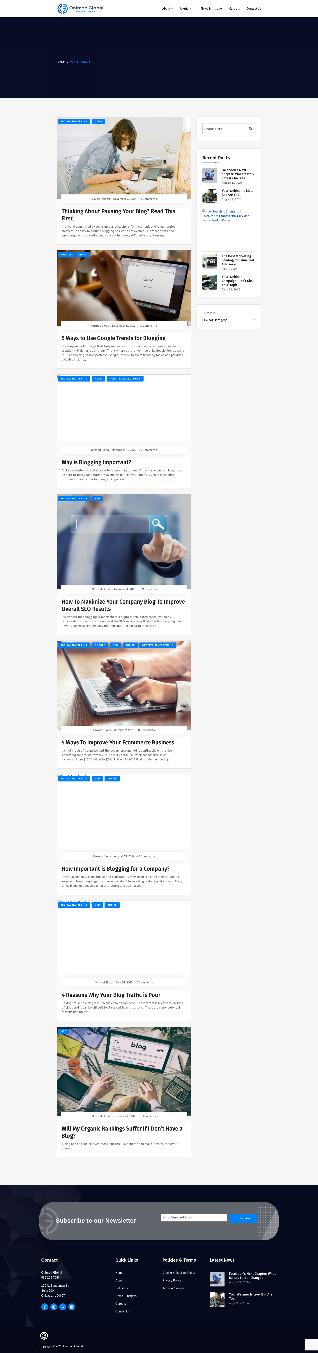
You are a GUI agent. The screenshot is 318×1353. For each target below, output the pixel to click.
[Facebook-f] (44, 1306)
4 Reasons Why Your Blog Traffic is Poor (111, 995)
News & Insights (212, 8)
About (166, 8)
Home (61, 62)
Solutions (185, 8)
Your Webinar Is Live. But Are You (237, 193)
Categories (208, 313)
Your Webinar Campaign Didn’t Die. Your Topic (237, 281)
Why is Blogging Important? (96, 462)
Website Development (125, 378)
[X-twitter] (62, 1306)
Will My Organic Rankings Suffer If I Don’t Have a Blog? (122, 1132)
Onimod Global (100, 325)
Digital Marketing (74, 121)
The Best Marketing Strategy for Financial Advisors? (238, 260)
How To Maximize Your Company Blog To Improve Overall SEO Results (123, 605)
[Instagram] (53, 1306)
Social (130, 645)
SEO (97, 498)
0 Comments (148, 199)
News (98, 121)
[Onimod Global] (80, 8)
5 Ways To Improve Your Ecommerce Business (118, 742)
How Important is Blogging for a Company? (116, 869)
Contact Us (254, 8)
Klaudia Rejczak (101, 199)
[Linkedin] (71, 1306)
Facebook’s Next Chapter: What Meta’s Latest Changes (238, 174)
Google (66, 254)
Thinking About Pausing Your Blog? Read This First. (118, 215)
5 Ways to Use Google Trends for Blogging (114, 338)
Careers (234, 8)
